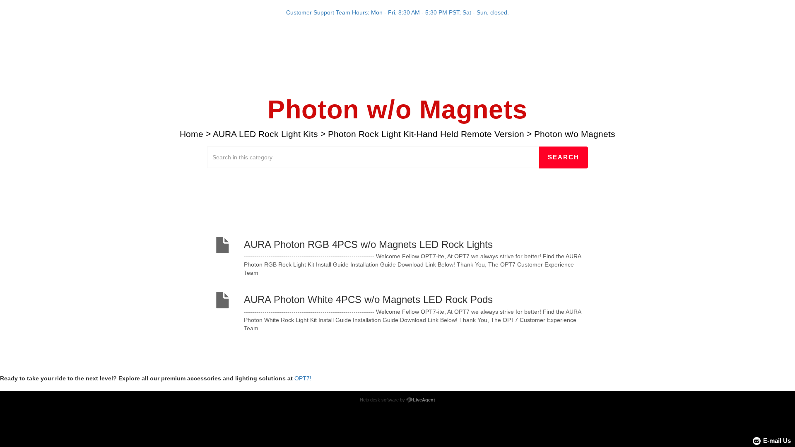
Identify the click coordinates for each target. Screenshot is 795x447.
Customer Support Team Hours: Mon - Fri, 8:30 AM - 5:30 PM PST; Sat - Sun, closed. (397, 12)
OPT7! (302, 378)
